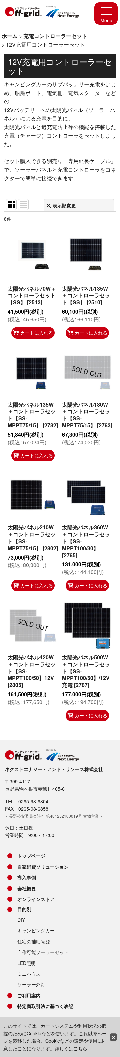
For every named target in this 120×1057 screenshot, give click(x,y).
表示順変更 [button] (64, 205)
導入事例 (26, 877)
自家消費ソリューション (43, 866)
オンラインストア (36, 899)
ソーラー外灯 (31, 984)
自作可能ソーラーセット (43, 952)
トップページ (31, 855)
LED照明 (26, 963)
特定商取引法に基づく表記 (45, 1006)
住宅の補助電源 (33, 941)
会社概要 (26, 888)
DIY (21, 919)
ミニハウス (29, 973)
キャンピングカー (36, 930)
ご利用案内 (29, 995)
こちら (80, 1048)
